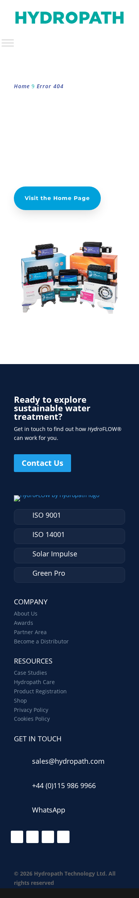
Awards (23, 622)
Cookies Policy (32, 718)
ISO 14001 (48, 534)
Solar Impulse (54, 553)
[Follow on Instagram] (48, 837)
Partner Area (30, 632)
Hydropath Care (34, 682)
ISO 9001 (46, 515)
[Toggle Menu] (8, 43)
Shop (20, 700)
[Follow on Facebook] (32, 837)
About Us (25, 613)
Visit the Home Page (57, 198)
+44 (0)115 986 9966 (64, 785)
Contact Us (42, 463)
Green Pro (48, 573)
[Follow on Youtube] (63, 837)
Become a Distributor (41, 641)
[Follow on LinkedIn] (17, 837)
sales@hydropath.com (68, 761)
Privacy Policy (31, 709)
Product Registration (40, 691)
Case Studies (30, 672)
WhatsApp (48, 809)
